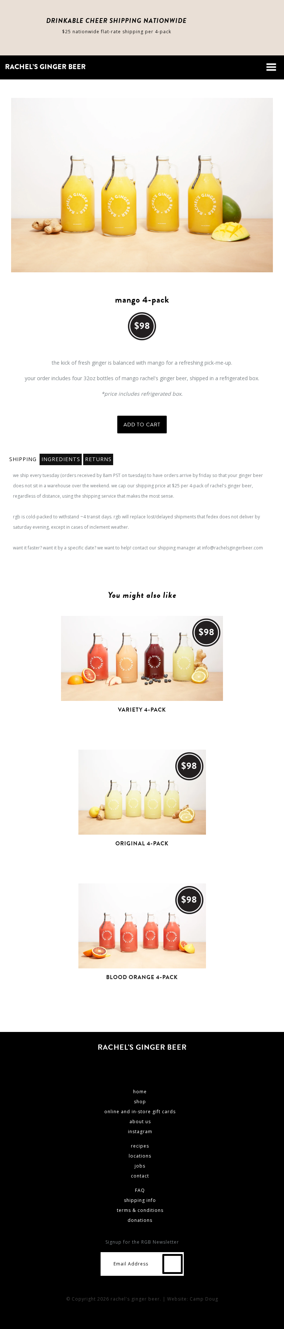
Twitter (138, 1064)
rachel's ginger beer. (136, 1299)
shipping (23, 459)
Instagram (156, 1064)
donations (140, 1220)
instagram (140, 1131)
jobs (140, 1166)
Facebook (120, 1064)
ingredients (60, 459)
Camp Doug (204, 1299)
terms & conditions (140, 1210)
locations (140, 1156)
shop (140, 1101)
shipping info (140, 1200)
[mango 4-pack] (142, 185)
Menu (271, 67)
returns (98, 459)
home (140, 1091)
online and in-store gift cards (140, 1111)
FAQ (140, 1190)
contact (140, 1176)
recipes (140, 1146)
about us (140, 1121)
